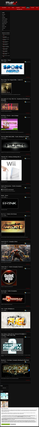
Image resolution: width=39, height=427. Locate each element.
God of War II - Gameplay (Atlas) (9, 241)
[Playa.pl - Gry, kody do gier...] (12, 5)
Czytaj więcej (28, 77)
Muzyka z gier (4, 26)
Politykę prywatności (20, 416)
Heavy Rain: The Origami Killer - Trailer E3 (12, 79)
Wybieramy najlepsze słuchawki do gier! (5, 48)
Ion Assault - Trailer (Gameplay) (9, 291)
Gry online (32, 7)
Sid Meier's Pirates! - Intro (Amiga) (9, 115)
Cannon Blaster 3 (4, 399)
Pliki (37, 7)
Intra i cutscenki (4, 20)
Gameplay (3, 17)
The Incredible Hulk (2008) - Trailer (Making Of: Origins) (15, 136)
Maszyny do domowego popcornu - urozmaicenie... (6, 46)
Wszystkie (3, 14)
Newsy (13, 7)
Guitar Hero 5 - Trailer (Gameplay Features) (12, 266)
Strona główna (4, 7)
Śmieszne (3, 28)
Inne (2, 29)
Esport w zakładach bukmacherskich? (5, 51)
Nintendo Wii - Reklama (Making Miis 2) (11, 156)
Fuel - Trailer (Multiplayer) (7, 308)
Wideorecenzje (4, 23)
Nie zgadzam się (13, 424)
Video (28, 7)
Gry (9, 7)
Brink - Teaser (4, 195)
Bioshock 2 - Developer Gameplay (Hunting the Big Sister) (15, 360)
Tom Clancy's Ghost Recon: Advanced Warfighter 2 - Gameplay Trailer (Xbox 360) (14, 334)
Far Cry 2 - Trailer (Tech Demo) (9, 214)
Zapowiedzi (18, 7)
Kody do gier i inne (19, 9)
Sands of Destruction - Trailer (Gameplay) (11, 186)
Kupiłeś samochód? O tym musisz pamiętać (6, 53)
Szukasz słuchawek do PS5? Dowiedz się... (5, 41)
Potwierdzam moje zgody (5, 424)
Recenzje (23, 7)
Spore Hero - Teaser (6, 60)
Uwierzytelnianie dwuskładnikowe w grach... (6, 37)
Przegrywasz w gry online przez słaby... (6, 39)
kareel (5, 61)
